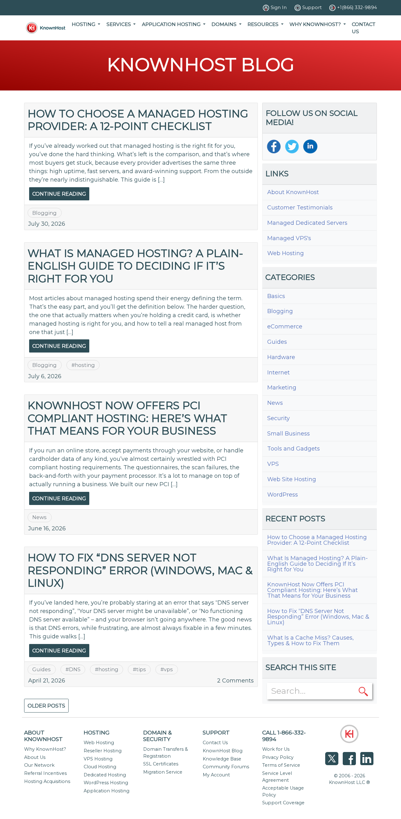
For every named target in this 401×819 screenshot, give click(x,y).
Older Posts (46, 706)
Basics (276, 296)
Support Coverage (283, 803)
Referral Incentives (45, 773)
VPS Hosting (98, 759)
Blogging (44, 213)
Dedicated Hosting (105, 775)
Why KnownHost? (45, 749)
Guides (41, 669)
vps (168, 669)
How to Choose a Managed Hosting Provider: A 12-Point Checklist (138, 119)
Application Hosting (106, 791)
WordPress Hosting (106, 783)
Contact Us (363, 27)
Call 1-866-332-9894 (284, 735)
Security (278, 418)
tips (141, 669)
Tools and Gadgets (293, 448)
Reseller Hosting (103, 751)
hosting (85, 365)
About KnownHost (293, 192)
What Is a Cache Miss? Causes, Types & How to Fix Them (310, 640)
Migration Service (162, 772)
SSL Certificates (160, 764)
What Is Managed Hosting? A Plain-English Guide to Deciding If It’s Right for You (135, 266)
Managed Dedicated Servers (307, 223)
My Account (216, 775)
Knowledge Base (222, 759)
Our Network (39, 765)
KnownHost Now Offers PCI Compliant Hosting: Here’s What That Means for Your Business (127, 418)
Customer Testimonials (300, 207)
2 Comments (235, 680)
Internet (278, 372)
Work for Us (275, 749)
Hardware (281, 357)
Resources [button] (263, 24)
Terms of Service (281, 765)
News (39, 517)
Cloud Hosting (100, 767)
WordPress (282, 494)
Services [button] (119, 24)
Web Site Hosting (291, 479)
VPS (273, 464)
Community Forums (226, 767)
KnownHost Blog (222, 751)
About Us (34, 757)
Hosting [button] (84, 24)
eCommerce (284, 326)
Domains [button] (224, 24)
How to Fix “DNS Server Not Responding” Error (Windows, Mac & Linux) (140, 570)
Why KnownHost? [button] (315, 24)
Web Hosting (285, 253)
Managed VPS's (289, 238)
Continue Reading (59, 194)
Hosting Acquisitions (47, 781)
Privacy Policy (278, 757)
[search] (363, 691)
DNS (75, 669)
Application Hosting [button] (172, 24)
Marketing (281, 387)
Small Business (288, 433)
